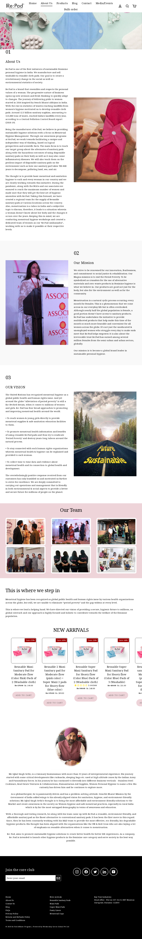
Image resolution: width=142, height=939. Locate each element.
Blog (75, 3)
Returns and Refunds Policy (18, 917)
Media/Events (104, 3)
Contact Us (10, 903)
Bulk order (71, 9)
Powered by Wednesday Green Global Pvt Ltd (51, 927)
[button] (81, 685)
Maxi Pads (54, 903)
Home (33, 3)
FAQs (8, 910)
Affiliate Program (24, 927)
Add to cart (24, 695)
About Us (46, 3)
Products (62, 3)
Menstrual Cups (57, 913)
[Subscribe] (58, 878)
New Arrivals (56, 897)
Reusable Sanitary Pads (60, 900)
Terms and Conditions (15, 920)
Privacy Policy (12, 913)
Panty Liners (55, 910)
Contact (87, 3)
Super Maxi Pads (57, 907)
